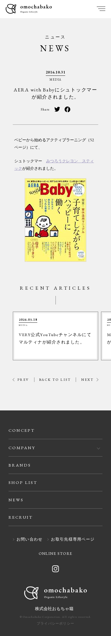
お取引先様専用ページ (72, 539)
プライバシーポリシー (55, 623)
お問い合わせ (30, 539)
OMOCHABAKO (29, 9)
